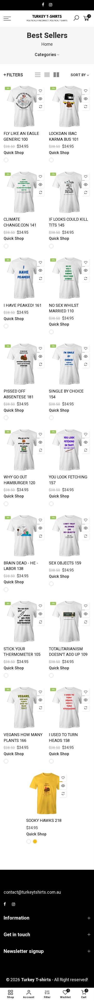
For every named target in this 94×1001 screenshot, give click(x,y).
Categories (45, 54)
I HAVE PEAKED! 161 (22, 305)
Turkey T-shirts (36, 979)
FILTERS (15, 75)
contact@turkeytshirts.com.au (32, 892)
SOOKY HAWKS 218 (43, 820)
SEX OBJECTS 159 (65, 563)
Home (47, 44)
